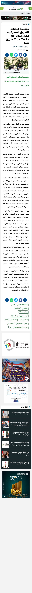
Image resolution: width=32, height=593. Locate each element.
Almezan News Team (22, 50)
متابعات (21, 13)
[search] (1, 8)
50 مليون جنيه (23, 319)
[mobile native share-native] (25, 55)
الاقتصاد (25, 308)
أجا (10, 327)
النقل (13, 304)
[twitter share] (16, 55)
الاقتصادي (14, 319)
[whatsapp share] (11, 55)
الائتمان (17, 308)
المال (6, 319)
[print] (7, 55)
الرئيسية (27, 13)
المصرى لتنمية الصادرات (20, 327)
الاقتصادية (11, 323)
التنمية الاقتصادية (22, 323)
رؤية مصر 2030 (23, 312)
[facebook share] (20, 55)
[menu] (30, 8)
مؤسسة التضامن (22, 304)
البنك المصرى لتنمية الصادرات (19, 316)
